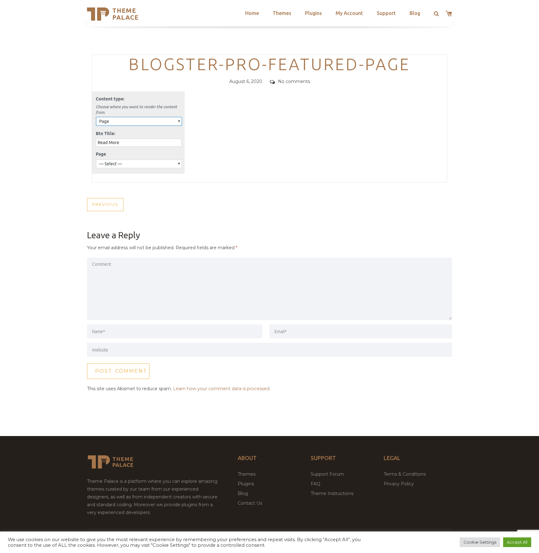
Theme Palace (125, 14)
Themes (282, 13)
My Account (349, 13)
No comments (294, 81)
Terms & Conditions (405, 474)
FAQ (315, 484)
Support (386, 13)
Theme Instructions (332, 493)
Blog (415, 13)
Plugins (313, 13)
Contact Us (250, 503)
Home (252, 13)
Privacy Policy (399, 484)
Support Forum (327, 474)
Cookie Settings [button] (480, 542)
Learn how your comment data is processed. (221, 388)
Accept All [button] (517, 542)
